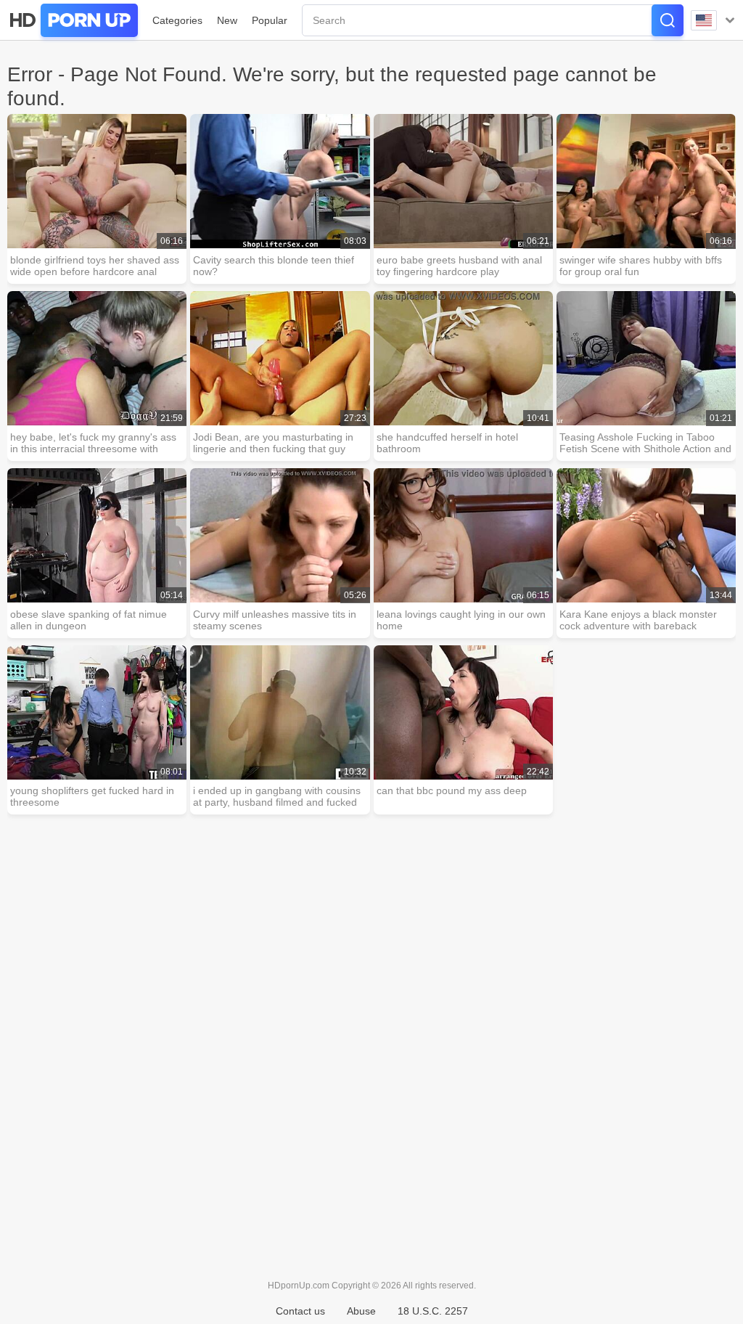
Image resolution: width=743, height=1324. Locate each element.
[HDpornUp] (72, 20)
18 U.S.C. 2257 (433, 1311)
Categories (177, 20)
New (227, 20)
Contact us (300, 1311)
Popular (269, 20)
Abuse (361, 1311)
